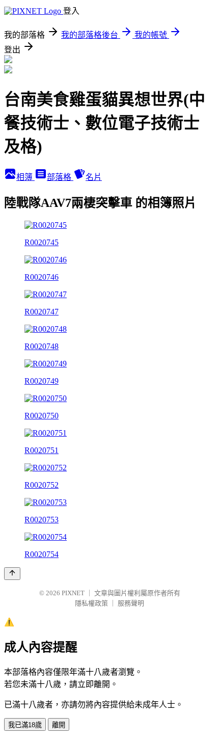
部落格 (60, 177)
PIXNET (73, 593)
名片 (94, 177)
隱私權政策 (91, 603)
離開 (58, 725)
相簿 (25, 177)
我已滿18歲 (25, 725)
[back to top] (12, 573)
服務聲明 (131, 603)
